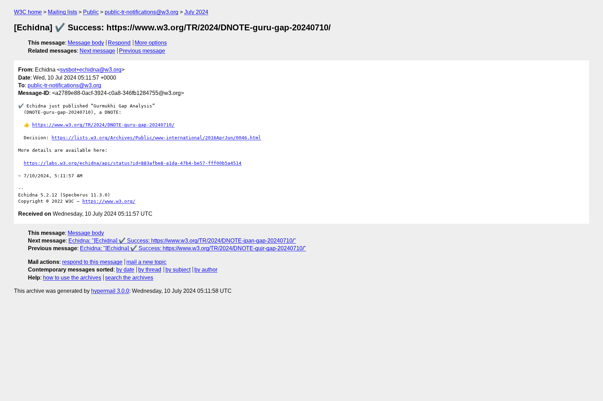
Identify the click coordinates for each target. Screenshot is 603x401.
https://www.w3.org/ (108, 201)
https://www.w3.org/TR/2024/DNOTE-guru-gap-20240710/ (103, 124)
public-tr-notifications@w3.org (141, 12)
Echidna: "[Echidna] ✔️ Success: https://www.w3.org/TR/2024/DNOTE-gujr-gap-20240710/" (193, 248)
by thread (149, 270)
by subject (178, 270)
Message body (86, 43)
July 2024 (196, 12)
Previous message (142, 51)
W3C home (28, 12)
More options (151, 43)
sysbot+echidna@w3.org (90, 70)
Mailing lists (62, 12)
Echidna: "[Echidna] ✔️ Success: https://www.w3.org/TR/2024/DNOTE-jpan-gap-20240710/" (182, 241)
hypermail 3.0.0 (110, 291)
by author (205, 270)
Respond (119, 43)
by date (125, 270)
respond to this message (92, 262)
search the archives (129, 278)
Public (91, 12)
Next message (97, 51)
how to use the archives (72, 278)
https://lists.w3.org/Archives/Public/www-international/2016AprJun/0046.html (156, 137)
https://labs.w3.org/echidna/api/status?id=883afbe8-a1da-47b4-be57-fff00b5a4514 (132, 163)
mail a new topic (146, 262)
